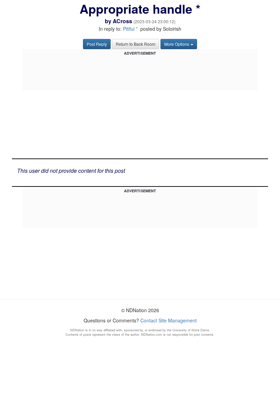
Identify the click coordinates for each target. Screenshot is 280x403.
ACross (122, 21)
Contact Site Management (168, 320)
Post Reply (97, 44)
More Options (176, 44)
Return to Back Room (135, 44)
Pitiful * (130, 28)
